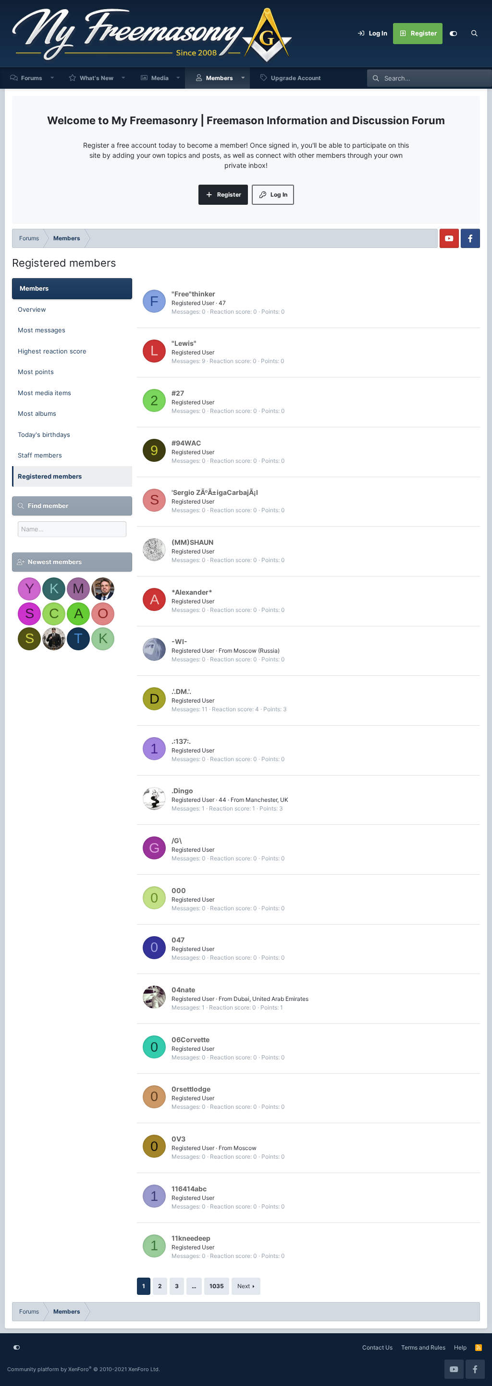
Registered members (50, 476)
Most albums (37, 413)
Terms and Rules (423, 1347)
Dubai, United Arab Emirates (271, 998)
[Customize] (453, 33)
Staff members (40, 455)
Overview (32, 309)
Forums (31, 78)
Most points (36, 372)
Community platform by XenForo (83, 1369)
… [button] (194, 1286)
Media (160, 78)
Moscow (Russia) (257, 650)
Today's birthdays (44, 434)
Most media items (44, 393)
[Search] (474, 33)
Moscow (245, 1147)
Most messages (41, 330)
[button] (52, 78)
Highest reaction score (52, 351)
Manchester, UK (267, 799)
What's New (96, 78)
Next (243, 1286)
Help (460, 1347)
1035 (216, 1286)
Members (219, 78)
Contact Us (377, 1347)
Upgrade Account (296, 78)
